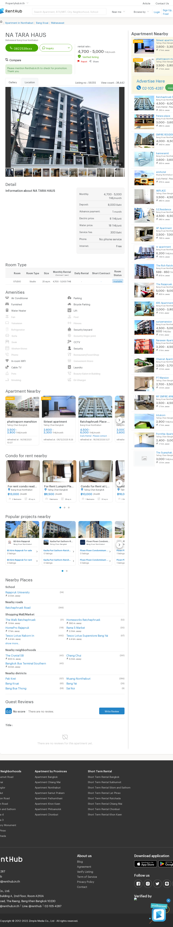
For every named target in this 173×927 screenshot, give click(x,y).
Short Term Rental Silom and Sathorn (109, 787)
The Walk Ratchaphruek (20, 619)
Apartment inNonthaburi (19, 22)
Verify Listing (85, 871)
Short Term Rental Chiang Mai (105, 803)
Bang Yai (71, 683)
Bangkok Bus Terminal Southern (25, 663)
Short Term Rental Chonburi (104, 809)
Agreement (84, 866)
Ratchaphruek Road (17, 607)
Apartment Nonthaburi (47, 787)
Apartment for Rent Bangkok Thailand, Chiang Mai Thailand (16, 11)
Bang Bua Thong (15, 688)
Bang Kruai (42, 22)
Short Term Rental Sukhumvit (104, 782)
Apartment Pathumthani (48, 798)
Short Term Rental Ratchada (104, 798)
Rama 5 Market (75, 627)
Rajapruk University (17, 592)
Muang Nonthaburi (78, 678)
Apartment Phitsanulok (48, 809)
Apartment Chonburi (46, 814)
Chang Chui (73, 655)
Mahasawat (57, 22)
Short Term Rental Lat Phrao (104, 792)
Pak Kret (10, 678)
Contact (82, 886)
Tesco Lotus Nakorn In (19, 635)
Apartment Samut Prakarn (50, 792)
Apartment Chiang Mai (47, 782)
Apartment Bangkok (46, 776)
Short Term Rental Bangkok (103, 776)
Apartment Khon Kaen (47, 803)
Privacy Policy (85, 881)
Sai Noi (70, 688)
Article (146, 3)
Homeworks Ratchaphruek (83, 619)
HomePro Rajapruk (17, 627)
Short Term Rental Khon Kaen (105, 814)
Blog (80, 861)
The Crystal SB (14, 655)
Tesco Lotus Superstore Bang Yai (87, 635)
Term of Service (87, 876)
